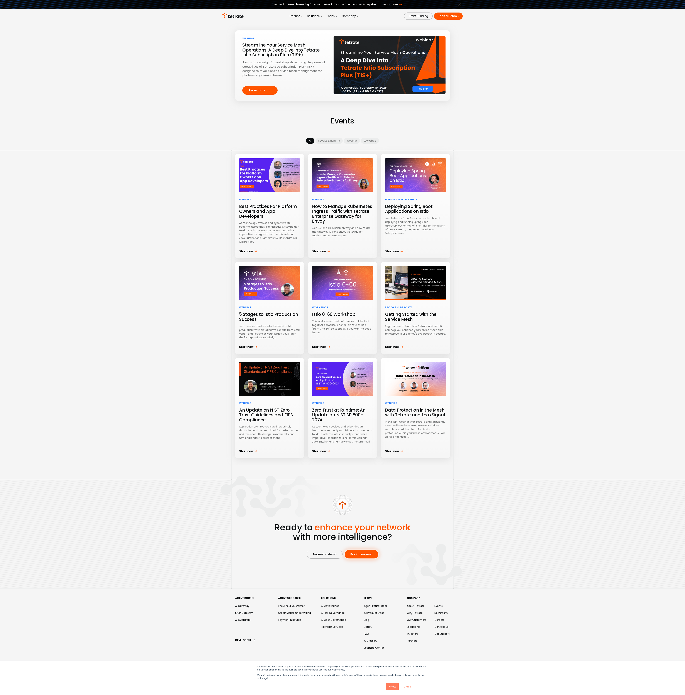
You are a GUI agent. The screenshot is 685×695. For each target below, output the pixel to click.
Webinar (352, 140)
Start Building (418, 16)
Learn (331, 16)
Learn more (260, 90)
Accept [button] (392, 686)
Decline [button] (407, 686)
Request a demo (325, 554)
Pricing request (361, 554)
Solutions (313, 16)
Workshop (370, 140)
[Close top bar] (460, 5)
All (310, 140)
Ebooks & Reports (329, 140)
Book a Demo (447, 16)
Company (349, 16)
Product (294, 16)
